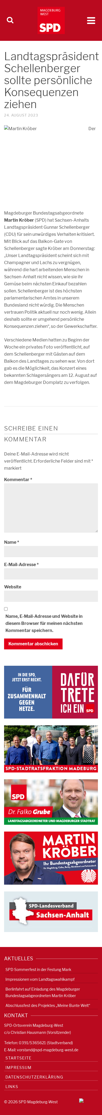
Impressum (18, 1067)
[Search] (10, 20)
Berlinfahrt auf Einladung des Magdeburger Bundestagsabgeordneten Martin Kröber (42, 992)
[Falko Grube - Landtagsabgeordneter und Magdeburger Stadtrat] (51, 801)
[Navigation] (91, 20)
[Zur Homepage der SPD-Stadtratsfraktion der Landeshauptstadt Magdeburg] (51, 748)
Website (12, 586)
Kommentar (18, 479)
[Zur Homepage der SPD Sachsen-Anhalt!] (51, 911)
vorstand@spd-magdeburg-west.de (47, 1049)
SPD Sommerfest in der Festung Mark (38, 969)
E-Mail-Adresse (21, 564)
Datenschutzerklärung (34, 1077)
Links (11, 1086)
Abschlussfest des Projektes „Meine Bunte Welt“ (47, 1005)
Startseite (18, 1058)
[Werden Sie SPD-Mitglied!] (51, 691)
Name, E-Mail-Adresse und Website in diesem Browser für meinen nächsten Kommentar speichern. (44, 623)
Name (11, 542)
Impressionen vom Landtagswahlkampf (40, 979)
